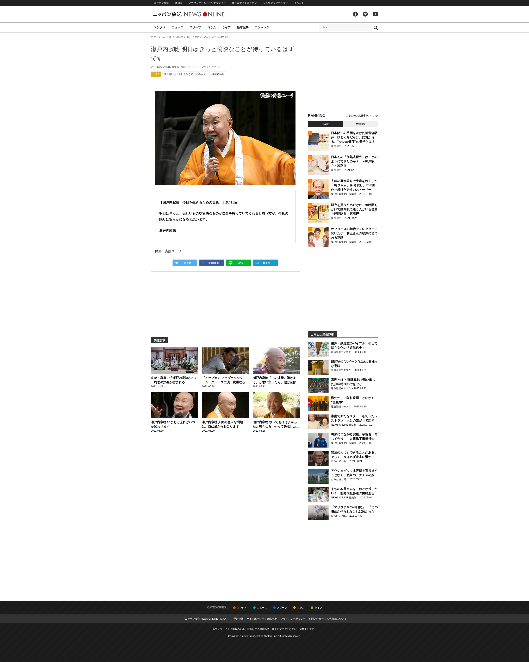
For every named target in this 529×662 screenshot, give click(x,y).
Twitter (365, 14)
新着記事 (243, 27)
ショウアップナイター (275, 2)
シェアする (211, 263)
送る (238, 263)
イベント (299, 2)
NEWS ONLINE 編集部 (167, 67)
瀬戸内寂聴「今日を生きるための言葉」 (186, 74)
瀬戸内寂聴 (218, 74)
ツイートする (185, 263)
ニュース (177, 27)
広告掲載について (337, 618)
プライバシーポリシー (293, 618)
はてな (265, 263)
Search (375, 27)
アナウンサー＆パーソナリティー (207, 2)
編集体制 (272, 618)
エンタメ (160, 27)
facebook (355, 14)
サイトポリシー (255, 618)
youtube (375, 14)
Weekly (360, 124)
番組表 (178, 2)
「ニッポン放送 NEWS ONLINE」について (206, 618)
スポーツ (195, 27)
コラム (211, 27)
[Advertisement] (343, 73)
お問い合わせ (316, 618)
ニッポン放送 (161, 2)
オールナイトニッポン (244, 2)
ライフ (226, 27)
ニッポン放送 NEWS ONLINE (196, 14)
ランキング (262, 27)
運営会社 (238, 618)
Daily (326, 124)
